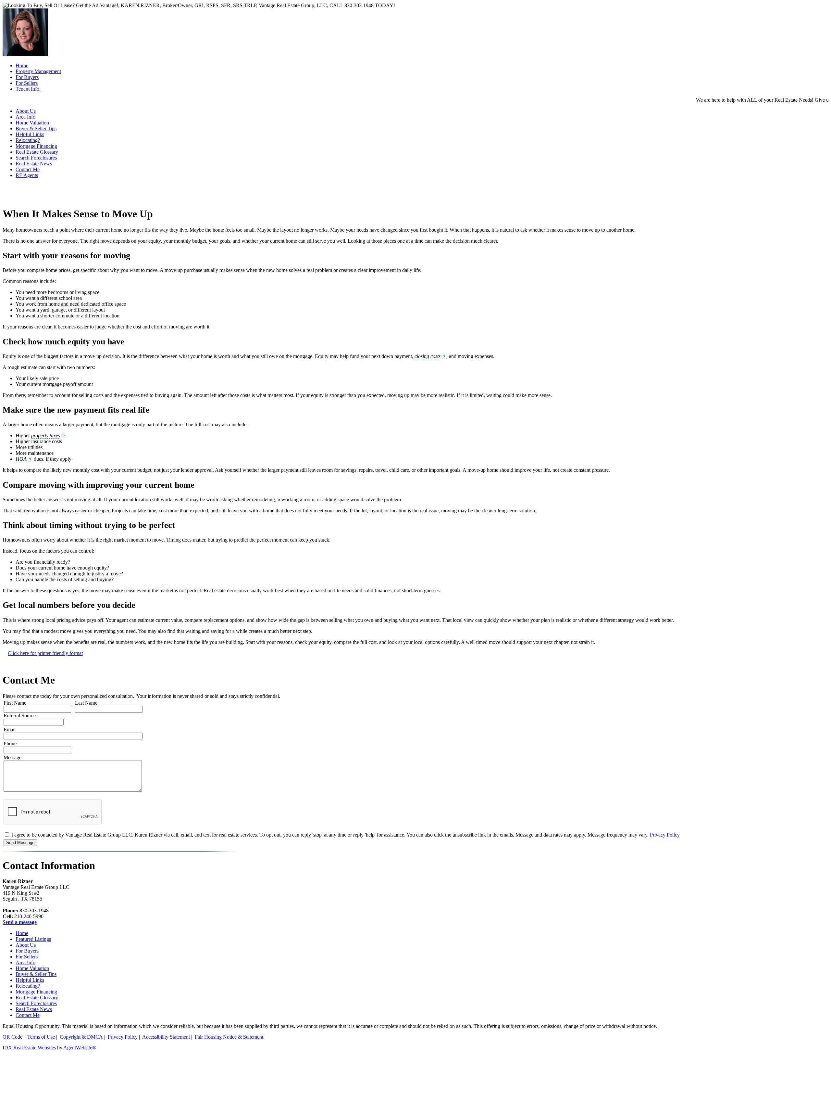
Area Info (25, 962)
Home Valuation (32, 968)
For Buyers (27, 951)
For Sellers (27, 956)
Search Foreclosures (36, 157)
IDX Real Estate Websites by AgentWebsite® (49, 1047)
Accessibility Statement (166, 1037)
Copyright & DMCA (81, 1037)
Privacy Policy (665, 835)
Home (22, 933)
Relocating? (28, 140)
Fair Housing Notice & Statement (229, 1037)
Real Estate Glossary (37, 152)
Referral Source (20, 715)
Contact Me (28, 169)
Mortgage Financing (36, 146)
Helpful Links (30, 134)
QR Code (12, 1037)
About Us (26, 945)
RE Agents (27, 175)
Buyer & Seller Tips (36, 128)
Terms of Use (41, 1037)
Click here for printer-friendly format (45, 653)
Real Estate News (34, 163)
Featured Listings (33, 939)
